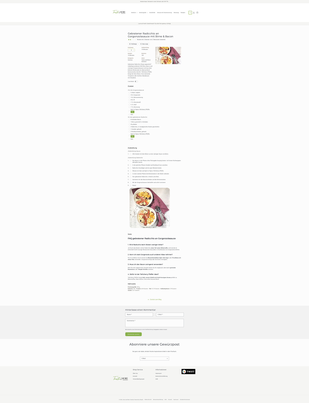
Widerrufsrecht (148, 399)
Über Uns (135, 373)
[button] (134, 12)
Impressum (158, 373)
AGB (156, 379)
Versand (170, 399)
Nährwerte (132, 284)
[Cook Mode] (136, 81)
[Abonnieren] (167, 358)
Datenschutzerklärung (161, 376)
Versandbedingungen (138, 379)
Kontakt (135, 376)
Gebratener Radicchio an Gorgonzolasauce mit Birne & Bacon (150, 35)
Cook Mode (131, 81)
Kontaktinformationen (185, 399)
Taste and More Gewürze (128, 399)
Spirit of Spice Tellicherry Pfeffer (140, 109)
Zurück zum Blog (155, 299)
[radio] (129, 39)
